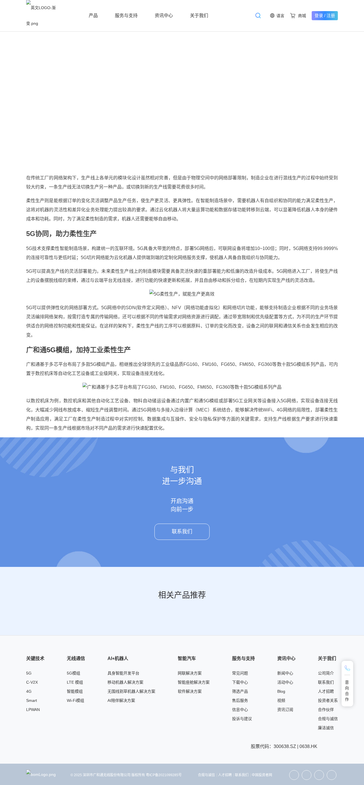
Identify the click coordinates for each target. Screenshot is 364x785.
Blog (281, 691)
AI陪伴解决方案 (121, 700)
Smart (31, 700)
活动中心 (285, 682)
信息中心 (240, 709)
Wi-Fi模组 (75, 700)
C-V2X (32, 682)
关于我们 (199, 15)
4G (29, 691)
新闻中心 (285, 673)
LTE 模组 (75, 682)
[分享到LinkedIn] (306, 775)
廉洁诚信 (326, 727)
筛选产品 (240, 691)
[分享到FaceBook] (319, 775)
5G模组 (58, 350)
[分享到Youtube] (331, 775)
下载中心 (240, 682)
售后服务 (240, 700)
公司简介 (326, 673)
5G (29, 673)
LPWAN (33, 709)
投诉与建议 (242, 718)
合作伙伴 (326, 709)
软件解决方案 (190, 691)
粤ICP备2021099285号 (164, 775)
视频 (281, 700)
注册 (330, 15)
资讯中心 (164, 15)
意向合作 (347, 691)
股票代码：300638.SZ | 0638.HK (284, 746)
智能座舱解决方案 (194, 682)
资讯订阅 (285, 709)
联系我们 (182, 531)
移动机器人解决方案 (125, 682)
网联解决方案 (190, 673)
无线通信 (76, 658)
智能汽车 (187, 658)
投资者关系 (328, 700)
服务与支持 (126, 15)
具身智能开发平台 (123, 673)
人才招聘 (326, 691)
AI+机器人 (117, 658)
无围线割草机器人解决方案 (131, 691)
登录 (319, 15)
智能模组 (75, 691)
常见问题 (240, 673)
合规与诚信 (328, 718)
